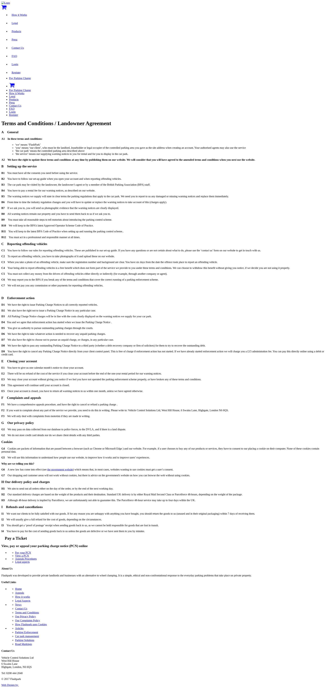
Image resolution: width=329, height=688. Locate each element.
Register (16, 72)
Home (18, 588)
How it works (22, 596)
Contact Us (18, 47)
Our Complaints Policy (27, 620)
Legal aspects (22, 561)
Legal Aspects (22, 600)
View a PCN (22, 555)
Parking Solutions (24, 640)
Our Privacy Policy (25, 616)
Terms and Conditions (27, 612)
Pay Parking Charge (20, 78)
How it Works (19, 14)
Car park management (27, 636)
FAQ (14, 56)
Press (14, 39)
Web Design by (10, 685)
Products (16, 31)
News (18, 604)
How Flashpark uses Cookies (31, 624)
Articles (19, 628)
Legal (15, 23)
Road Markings (23, 644)
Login (15, 64)
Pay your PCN (23, 552)
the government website (60, 469)
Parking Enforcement (26, 632)
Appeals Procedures (26, 558)
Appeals (19, 592)
